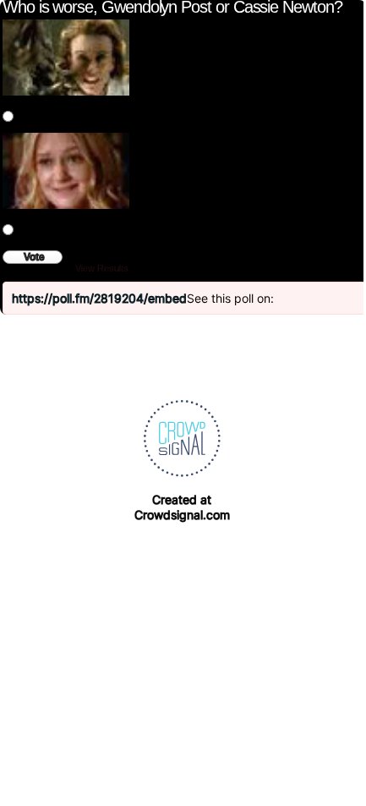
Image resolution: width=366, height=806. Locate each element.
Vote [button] (34, 257)
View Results (101, 268)
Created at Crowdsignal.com (182, 507)
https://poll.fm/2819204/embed (99, 298)
